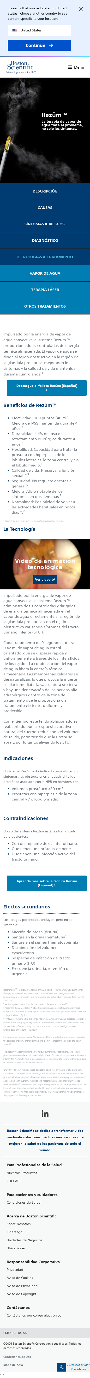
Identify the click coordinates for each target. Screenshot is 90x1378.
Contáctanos (18, 1307)
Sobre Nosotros (19, 1224)
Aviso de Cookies (20, 1278)
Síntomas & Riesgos (45, 224)
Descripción (45, 191)
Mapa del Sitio (13, 1365)
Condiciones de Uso (17, 1356)
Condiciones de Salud (24, 1203)
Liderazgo (14, 1232)
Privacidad (15, 1270)
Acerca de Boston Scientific (31, 1216)
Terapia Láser (45, 289)
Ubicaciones (16, 1248)
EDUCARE (14, 1181)
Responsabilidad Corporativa (33, 1262)
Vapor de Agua (45, 273)
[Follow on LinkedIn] (45, 1114)
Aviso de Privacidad (22, 1286)
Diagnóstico (45, 240)
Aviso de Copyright (21, 1294)
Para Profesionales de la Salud (34, 1165)
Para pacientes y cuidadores (32, 1194)
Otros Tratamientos (45, 306)
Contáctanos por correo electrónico (34, 1315)
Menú (79, 67)
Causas (45, 207)
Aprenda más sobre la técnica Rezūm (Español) (47, 883)
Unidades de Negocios (24, 1240)
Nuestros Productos (22, 1173)
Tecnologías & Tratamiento (45, 256)
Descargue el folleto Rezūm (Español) (46, 386)
